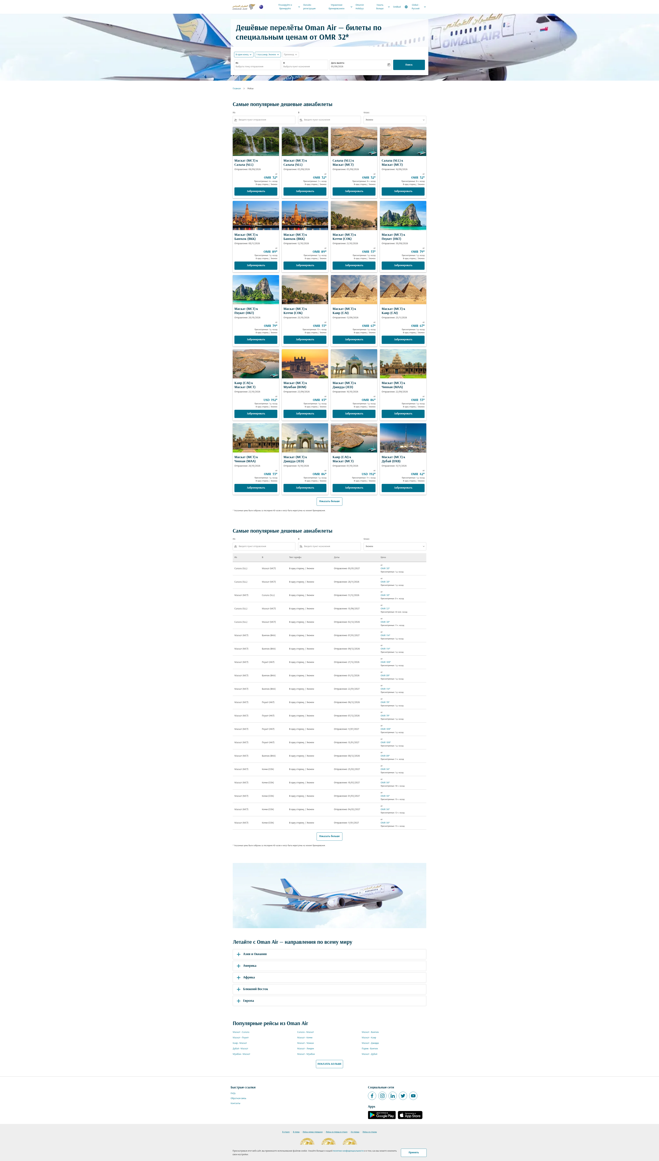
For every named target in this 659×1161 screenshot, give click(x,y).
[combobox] (257, 66)
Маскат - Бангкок (370, 1032)
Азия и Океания (255, 954)
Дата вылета (337, 63)
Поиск (409, 64)
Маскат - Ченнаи (305, 1043)
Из (237, 63)
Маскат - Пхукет (241, 1037)
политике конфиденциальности (348, 1151)
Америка (249, 966)
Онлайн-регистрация (309, 7)
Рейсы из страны (370, 1132)
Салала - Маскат (305, 1032)
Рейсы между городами (313, 1132)
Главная (237, 88)
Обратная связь (238, 1098)
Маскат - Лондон (305, 1048)
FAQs (233, 1093)
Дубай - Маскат (240, 1048)
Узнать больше (383, 7)
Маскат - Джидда (370, 1043)
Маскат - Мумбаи (306, 1054)
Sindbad (397, 7)
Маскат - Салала (241, 1032)
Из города (355, 1132)
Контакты (235, 1103)
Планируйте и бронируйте (289, 7)
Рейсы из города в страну (337, 1132)
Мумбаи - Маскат (241, 1054)
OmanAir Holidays (360, 7)
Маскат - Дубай (369, 1054)
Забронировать (256, 191)
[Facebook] (372, 1096)
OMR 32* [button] (334, 37)
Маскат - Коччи (304, 1037)
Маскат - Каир (369, 1037)
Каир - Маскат (240, 1043)
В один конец (242, 54)
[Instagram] (382, 1096)
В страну (286, 1132)
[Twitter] (403, 1096)
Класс (366, 112)
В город (296, 1132)
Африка (249, 977)
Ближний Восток (255, 989)
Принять (414, 1152)
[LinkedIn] (393, 1096)
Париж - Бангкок (370, 1048)
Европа (248, 1001)
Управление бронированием (341, 7)
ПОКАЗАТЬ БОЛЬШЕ (329, 1064)
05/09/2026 (337, 66)
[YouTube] (413, 1096)
